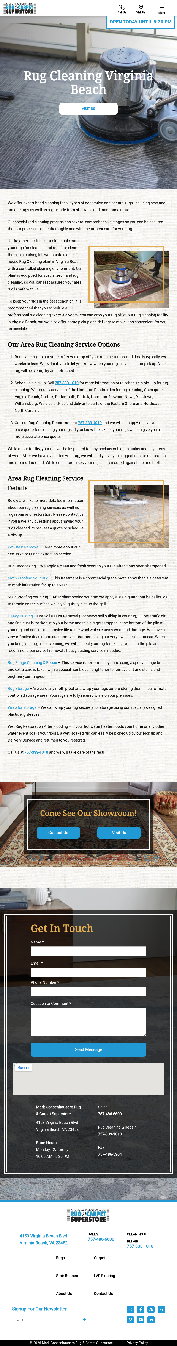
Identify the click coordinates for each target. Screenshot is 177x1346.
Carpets (100, 1257)
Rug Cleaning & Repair (117, 1127)
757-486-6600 (110, 1114)
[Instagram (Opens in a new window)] (130, 1309)
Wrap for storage (22, 707)
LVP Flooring (104, 1275)
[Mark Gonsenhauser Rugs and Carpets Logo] (88, 1214)
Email (37, 963)
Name (37, 942)
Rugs (60, 1257)
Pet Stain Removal (23, 547)
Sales (102, 1107)
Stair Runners (67, 1275)
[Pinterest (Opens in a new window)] (130, 1319)
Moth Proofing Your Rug (28, 578)
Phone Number (45, 982)
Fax (101, 1147)
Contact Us (58, 832)
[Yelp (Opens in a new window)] (161, 1309)
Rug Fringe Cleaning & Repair (32, 662)
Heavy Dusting (20, 616)
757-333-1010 (90, 422)
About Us (64, 1293)
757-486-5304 (110, 1154)
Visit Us (88, 109)
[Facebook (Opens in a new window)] (140, 1309)
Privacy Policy (137, 1343)
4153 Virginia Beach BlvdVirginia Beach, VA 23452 (57, 1126)
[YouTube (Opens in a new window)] (141, 1319)
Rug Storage (18, 688)
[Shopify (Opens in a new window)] (151, 1309)
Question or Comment (51, 1003)
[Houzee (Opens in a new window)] (151, 1319)
